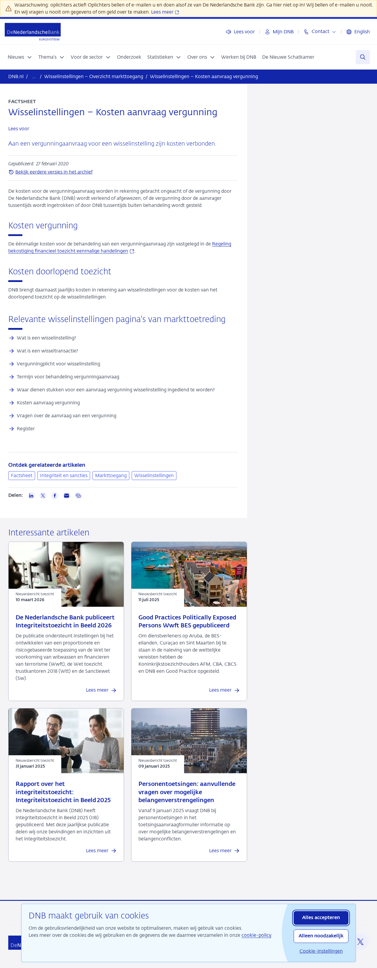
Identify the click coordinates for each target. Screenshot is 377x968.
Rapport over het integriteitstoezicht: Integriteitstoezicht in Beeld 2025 (63, 792)
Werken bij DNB (238, 57)
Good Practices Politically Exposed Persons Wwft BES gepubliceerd (187, 622)
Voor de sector (87, 57)
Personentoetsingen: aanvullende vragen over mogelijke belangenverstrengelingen (186, 792)
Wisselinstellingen (154, 475)
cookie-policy (256, 935)
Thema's (47, 57)
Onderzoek (129, 57)
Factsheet (21, 475)
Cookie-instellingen (321, 951)
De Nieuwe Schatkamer (288, 57)
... (34, 76)
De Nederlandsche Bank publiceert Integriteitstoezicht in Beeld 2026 (65, 622)
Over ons (197, 57)
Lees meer (163, 12)
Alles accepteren (321, 918)
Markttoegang (111, 475)
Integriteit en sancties (63, 475)
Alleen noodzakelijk (321, 936)
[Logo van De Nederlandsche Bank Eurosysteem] (33, 31)
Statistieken (160, 57)
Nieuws (16, 57)
